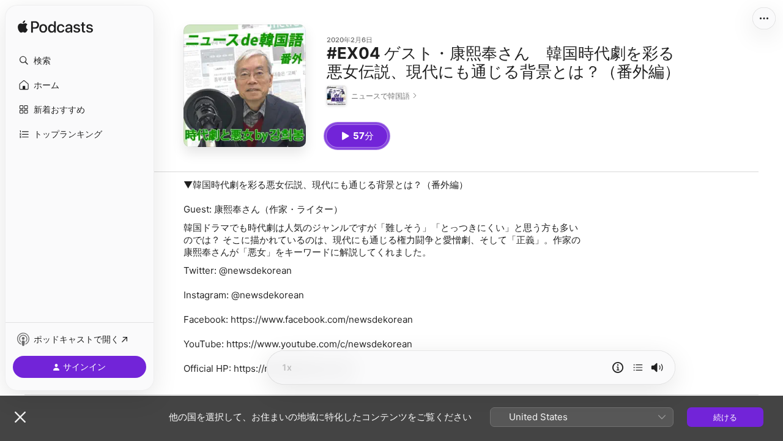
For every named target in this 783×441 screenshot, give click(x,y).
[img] (55, 27)
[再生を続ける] (638, 367)
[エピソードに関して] (617, 367)
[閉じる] (20, 417)
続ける (725, 417)
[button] (79, 60)
